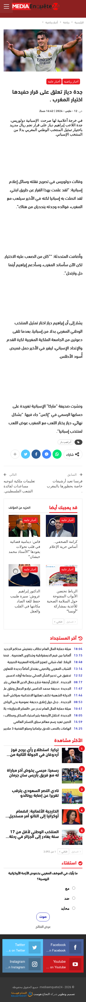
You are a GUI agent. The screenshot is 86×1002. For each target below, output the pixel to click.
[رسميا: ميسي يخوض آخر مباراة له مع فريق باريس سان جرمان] (72, 776)
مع (67, 888)
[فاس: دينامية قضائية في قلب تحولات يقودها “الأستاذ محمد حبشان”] (24, 526)
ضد (67, 898)
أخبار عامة (54, 81)
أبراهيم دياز (65, 442)
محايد (65, 908)
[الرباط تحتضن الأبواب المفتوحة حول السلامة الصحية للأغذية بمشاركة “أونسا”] (61, 575)
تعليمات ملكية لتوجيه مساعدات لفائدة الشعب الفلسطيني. (19, 486)
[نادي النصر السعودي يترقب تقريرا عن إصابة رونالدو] (72, 796)
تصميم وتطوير (66, 994)
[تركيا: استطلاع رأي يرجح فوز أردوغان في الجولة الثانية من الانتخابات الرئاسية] (72, 755)
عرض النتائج (43, 926)
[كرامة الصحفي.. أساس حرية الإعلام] (61, 526)
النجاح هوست (41, 994)
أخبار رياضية (71, 81)
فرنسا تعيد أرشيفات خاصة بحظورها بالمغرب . (64, 486)
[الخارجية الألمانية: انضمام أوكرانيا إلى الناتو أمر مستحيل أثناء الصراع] (72, 817)
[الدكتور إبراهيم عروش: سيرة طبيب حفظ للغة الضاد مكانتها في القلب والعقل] (24, 575)
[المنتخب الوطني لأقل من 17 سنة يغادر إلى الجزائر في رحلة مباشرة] (72, 837)
